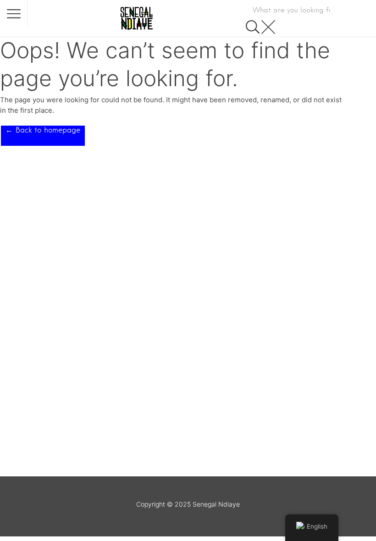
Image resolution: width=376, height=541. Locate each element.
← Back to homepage (43, 130)
